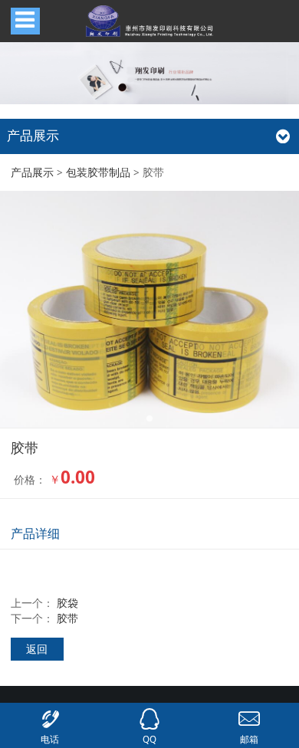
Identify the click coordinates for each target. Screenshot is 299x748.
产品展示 (32, 172)
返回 (37, 648)
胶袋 (67, 602)
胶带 (67, 618)
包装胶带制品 (98, 172)
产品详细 (35, 533)
